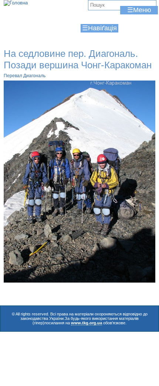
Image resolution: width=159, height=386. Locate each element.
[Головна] (16, 3)
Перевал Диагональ (24, 75)
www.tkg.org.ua (86, 323)
